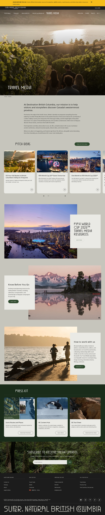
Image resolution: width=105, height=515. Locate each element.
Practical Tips (83, 484)
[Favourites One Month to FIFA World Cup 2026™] (99, 152)
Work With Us (25, 13)
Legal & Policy (7, 490)
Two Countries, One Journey (86, 487)
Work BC (57, 484)
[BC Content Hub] (52, 408)
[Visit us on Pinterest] (90, 500)
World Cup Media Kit (38, 13)
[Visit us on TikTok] (99, 500)
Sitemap (6, 484)
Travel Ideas (83, 482)
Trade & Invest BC (59, 482)
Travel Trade (32, 482)
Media (30, 484)
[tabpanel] (19, 172)
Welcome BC (57, 487)
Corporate (31, 487)
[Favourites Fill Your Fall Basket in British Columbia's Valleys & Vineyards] (33, 152)
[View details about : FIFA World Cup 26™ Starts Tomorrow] (64, 189)
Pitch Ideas (7, 13)
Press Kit (16, 13)
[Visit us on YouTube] (81, 500)
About (5, 487)
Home (5, 96)
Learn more (16, 4)
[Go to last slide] (43, 196)
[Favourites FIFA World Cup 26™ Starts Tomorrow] (66, 152)
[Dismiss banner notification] (91, 2)
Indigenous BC (58, 490)
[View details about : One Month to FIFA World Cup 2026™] (97, 189)
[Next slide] (65, 196)
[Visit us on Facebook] (94, 500)
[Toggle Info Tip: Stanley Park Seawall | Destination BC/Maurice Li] (6, 379)
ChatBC (87, 13)
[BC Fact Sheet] (85, 408)
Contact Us (6, 482)
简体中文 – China (36, 490)
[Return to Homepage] (15, 8)
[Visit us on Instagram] (85, 500)
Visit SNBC (97, 7)
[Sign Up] (69, 462)
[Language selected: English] (99, 13)
